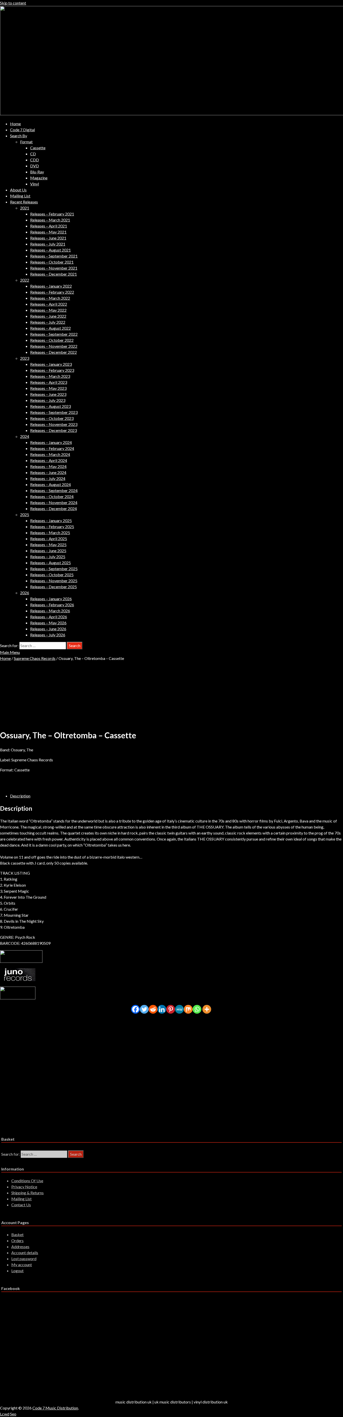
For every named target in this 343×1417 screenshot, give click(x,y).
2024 (24, 436)
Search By (18, 135)
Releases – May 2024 (48, 466)
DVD (34, 165)
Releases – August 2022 (50, 328)
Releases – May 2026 (48, 622)
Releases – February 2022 (52, 292)
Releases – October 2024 (52, 496)
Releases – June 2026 (48, 628)
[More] (206, 1009)
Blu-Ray (37, 171)
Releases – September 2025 (54, 568)
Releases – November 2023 (53, 424)
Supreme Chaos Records (34, 658)
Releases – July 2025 (47, 556)
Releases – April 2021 (48, 225)
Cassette (37, 147)
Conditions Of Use (27, 1180)
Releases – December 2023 (53, 430)
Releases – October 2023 (52, 418)
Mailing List (20, 195)
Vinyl (34, 183)
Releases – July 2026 (47, 634)
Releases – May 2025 (48, 544)
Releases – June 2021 (48, 237)
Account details (24, 1252)
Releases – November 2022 (53, 346)
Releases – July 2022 (47, 322)
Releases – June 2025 (48, 550)
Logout (17, 1270)
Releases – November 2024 (53, 502)
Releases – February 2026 (52, 604)
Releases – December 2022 (53, 352)
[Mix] (188, 1009)
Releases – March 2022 (50, 298)
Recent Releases (24, 201)
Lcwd (4, 1413)
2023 (24, 358)
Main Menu (10, 652)
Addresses (20, 1246)
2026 (24, 592)
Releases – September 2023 (54, 412)
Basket (17, 1234)
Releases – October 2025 (52, 574)
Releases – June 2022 (48, 316)
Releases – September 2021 (54, 256)
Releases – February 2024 (52, 448)
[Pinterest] (170, 1009)
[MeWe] (179, 1009)
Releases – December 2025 (53, 586)
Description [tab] (20, 795)
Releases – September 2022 (54, 334)
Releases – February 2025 (52, 526)
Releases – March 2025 (50, 532)
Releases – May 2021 (48, 231)
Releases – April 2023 (48, 382)
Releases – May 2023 (48, 388)
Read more (19, 1060)
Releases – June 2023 (48, 394)
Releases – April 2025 (48, 538)
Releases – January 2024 (51, 442)
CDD (34, 159)
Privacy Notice (24, 1186)
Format (26, 141)
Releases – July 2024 (47, 478)
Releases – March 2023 (50, 376)
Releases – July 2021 (47, 244)
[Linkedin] (161, 1009)
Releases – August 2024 (50, 484)
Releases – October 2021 (52, 262)
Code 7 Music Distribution (55, 1407)
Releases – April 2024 (48, 460)
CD (33, 153)
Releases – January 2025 (51, 520)
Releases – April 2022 (48, 304)
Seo (13, 1413)
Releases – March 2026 (50, 610)
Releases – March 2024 (50, 454)
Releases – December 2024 (53, 508)
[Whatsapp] (197, 1009)
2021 (24, 207)
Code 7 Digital (22, 129)
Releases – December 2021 (53, 274)
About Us (18, 189)
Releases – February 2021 (52, 213)
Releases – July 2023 (47, 400)
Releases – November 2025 (53, 580)
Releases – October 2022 (52, 340)
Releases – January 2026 (51, 598)
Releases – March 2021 (50, 219)
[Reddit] (153, 1009)
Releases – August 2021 (50, 250)
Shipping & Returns (27, 1192)
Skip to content (13, 3)
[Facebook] (135, 1009)
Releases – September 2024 (54, 490)
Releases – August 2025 (50, 562)
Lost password (23, 1258)
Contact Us (21, 1204)
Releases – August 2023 (50, 406)
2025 (24, 514)
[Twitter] (144, 1009)
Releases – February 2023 (52, 370)
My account (21, 1264)
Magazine (38, 177)
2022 (24, 280)
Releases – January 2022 (51, 286)
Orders (17, 1240)
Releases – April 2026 (48, 616)
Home (15, 123)
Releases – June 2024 (48, 472)
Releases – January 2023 (51, 364)
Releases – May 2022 (48, 310)
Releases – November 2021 (53, 268)
